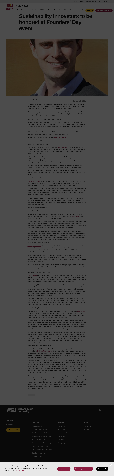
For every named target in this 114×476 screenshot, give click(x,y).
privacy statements (19, 470)
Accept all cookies (64, 469)
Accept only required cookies (83, 469)
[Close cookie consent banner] (110, 465)
